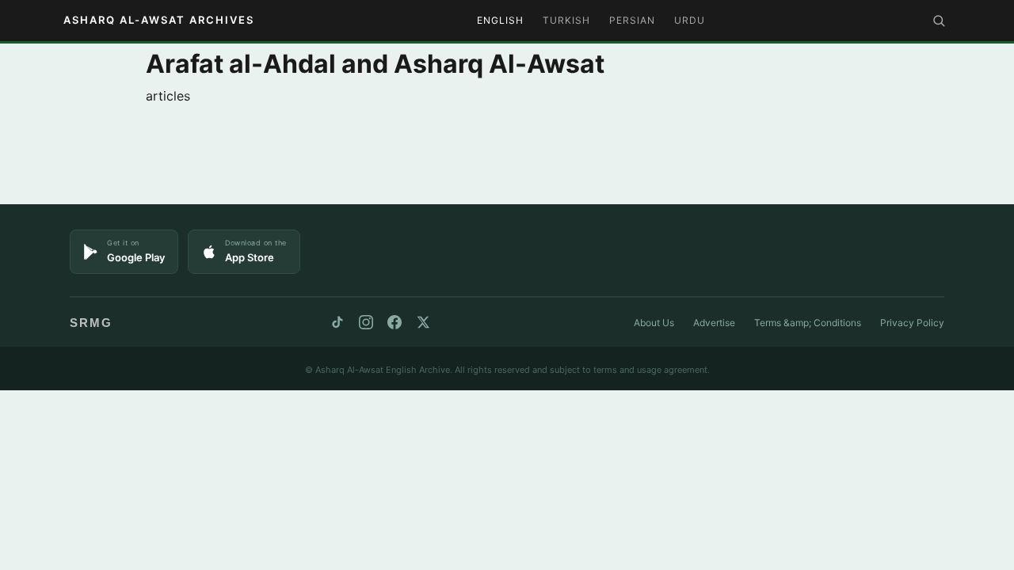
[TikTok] (337, 322)
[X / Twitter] (423, 322)
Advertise (714, 323)
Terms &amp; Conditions (807, 323)
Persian (632, 20)
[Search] (939, 20)
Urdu (689, 20)
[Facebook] (394, 322)
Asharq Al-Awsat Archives (158, 19)
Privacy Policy (912, 323)
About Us (654, 323)
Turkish (566, 20)
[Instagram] (366, 322)
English (500, 20)
